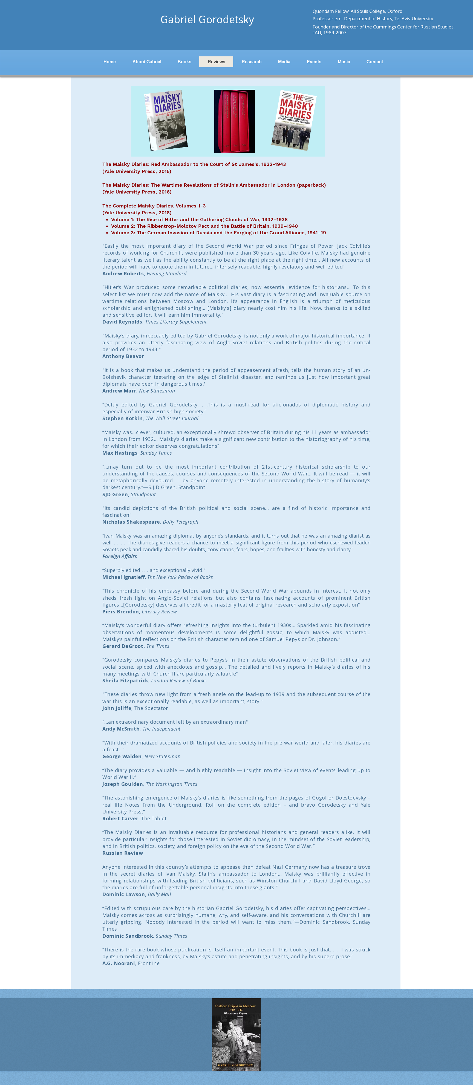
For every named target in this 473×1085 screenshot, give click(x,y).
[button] (236, 1034)
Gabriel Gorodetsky (207, 19)
